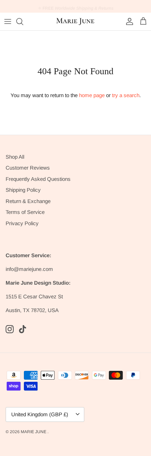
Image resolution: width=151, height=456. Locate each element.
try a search (125, 95)
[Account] (128, 21)
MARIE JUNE (34, 431)
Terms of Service (25, 212)
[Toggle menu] (7, 21)
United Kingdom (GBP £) (39, 414)
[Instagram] (10, 329)
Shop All (15, 157)
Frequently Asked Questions (38, 179)
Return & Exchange (28, 201)
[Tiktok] (23, 329)
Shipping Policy (23, 190)
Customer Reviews (28, 168)
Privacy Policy (22, 223)
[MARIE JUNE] (75, 21)
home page (92, 95)
